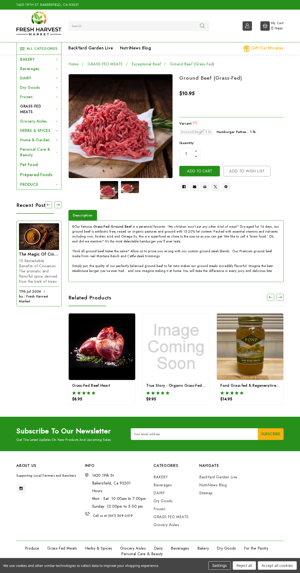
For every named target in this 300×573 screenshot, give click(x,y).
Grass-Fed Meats (62, 548)
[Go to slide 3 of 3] (270, 297)
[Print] (205, 186)
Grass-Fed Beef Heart (91, 385)
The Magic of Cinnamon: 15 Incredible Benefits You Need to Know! (39, 254)
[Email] (194, 186)
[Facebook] (184, 186)
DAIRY (25, 78)
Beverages (29, 68)
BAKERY (27, 59)
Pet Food (29, 165)
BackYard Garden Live (90, 48)
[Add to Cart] (170, 348)
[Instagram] (21, 488)
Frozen (26, 97)
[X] (215, 186)
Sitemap (206, 493)
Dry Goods (30, 87)
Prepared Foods (36, 175)
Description (83, 215)
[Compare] (102, 348)
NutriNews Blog (135, 48)
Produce (32, 548)
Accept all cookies (277, 565)
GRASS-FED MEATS (30, 109)
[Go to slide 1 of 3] (57, 204)
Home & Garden (35, 140)
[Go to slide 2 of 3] (48, 204)
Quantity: (187, 142)
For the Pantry (256, 548)
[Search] (202, 26)
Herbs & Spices (98, 548)
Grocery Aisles (33, 121)
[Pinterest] (226, 186)
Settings (219, 565)
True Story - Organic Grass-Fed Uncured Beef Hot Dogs (195, 385)
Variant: (188, 123)
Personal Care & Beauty (35, 152)
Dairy (158, 548)
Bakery (203, 548)
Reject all (244, 565)
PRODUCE (29, 184)
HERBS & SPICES (35, 130)
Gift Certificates (267, 48)
